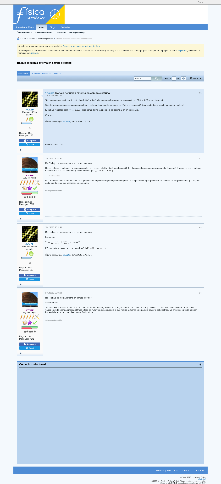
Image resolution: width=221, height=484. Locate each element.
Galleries (65, 27)
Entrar (201, 2)
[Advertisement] (110, 415)
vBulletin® (202, 479)
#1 (200, 93)
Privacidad (187, 471)
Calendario (61, 32)
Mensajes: (24, 135)
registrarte (182, 50)
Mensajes (23, 73)
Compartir (31, 141)
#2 (200, 158)
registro (34, 53)
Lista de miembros (44, 32)
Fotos (57, 73)
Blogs (52, 27)
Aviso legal (172, 471)
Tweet (31, 144)
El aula (32, 39)
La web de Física (25, 27)
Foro (41, 27)
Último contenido (24, 32)
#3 (200, 227)
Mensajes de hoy (77, 32)
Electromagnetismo (45, 39)
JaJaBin (66, 121)
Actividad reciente (41, 73)
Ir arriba (200, 471)
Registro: (23, 133)
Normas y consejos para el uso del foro (81, 46)
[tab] (23, 73)
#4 (200, 293)
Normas (160, 471)
